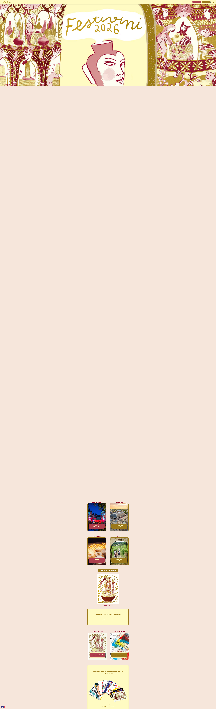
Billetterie (206, 2)
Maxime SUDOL (119, 655)
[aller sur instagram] (103, 619)
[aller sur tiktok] (112, 619)
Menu (213, 2)
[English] (2, 707)
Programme (196, 2)
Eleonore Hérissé (97, 655)
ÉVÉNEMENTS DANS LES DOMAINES (108, 570)
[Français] (4, 707)
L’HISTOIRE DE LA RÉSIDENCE (108, 706)
